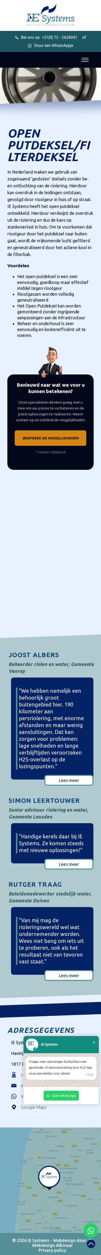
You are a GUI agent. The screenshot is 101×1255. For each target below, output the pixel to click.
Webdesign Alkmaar (52, 1245)
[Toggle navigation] (85, 59)
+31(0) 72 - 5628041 (49, 37)
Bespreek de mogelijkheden (50, 438)
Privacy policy (52, 1250)
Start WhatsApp (64, 1096)
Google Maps (34, 1107)
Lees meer (69, 780)
